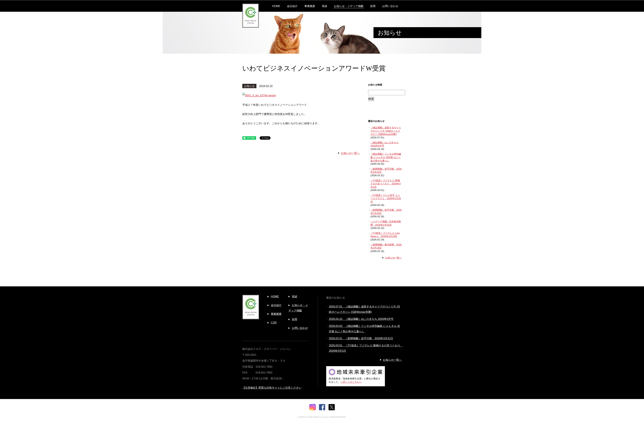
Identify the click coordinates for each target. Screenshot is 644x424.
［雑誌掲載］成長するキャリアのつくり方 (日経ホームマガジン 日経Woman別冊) (385, 130)
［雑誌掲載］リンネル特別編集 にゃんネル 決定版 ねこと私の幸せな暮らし (385, 157)
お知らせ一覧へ (350, 153)
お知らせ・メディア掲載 (348, 6)
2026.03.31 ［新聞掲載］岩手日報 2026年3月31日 (361, 338)
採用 (372, 6)
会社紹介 (292, 6)
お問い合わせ (390, 6)
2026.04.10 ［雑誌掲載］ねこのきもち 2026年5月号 (361, 319)
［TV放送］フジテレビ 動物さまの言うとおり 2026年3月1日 (385, 183)
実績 (324, 6)
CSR (274, 322)
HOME (276, 6)
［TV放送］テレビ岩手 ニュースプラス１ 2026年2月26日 (385, 198)
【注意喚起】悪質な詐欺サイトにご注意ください (271, 387)
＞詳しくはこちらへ (351, 382)
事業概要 (309, 6)
